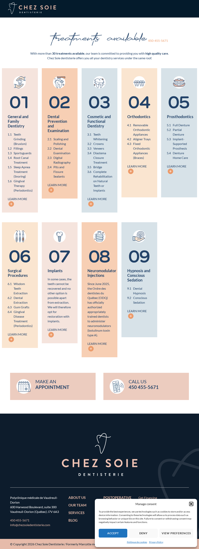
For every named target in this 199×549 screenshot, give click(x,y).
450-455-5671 (158, 40)
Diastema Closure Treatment (100, 157)
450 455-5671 (19, 520)
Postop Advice (85, 40)
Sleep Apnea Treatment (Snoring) (22, 171)
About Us (18, 40)
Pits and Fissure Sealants (59, 171)
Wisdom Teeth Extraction (21, 288)
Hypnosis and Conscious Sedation (138, 275)
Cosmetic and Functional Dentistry (99, 121)
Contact (135, 40)
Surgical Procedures (18, 273)
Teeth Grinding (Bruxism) (20, 139)
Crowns (98, 144)
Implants (55, 270)
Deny (143, 533)
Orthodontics (138, 116)
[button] (191, 504)
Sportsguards (22, 153)
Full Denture (181, 125)
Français (18, 58)
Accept (113, 533)
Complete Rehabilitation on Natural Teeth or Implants (102, 181)
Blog (73, 520)
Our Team (59, 40)
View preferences (176, 533)
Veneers (98, 148)
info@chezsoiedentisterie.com (30, 525)
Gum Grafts (21, 307)
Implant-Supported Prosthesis (180, 143)
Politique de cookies (137, 542)
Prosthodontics (180, 116)
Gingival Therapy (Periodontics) (23, 185)
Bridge (97, 167)
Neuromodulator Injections (101, 273)
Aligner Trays (142, 139)
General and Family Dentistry (18, 121)
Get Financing (147, 497)
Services (38, 40)
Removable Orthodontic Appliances (141, 129)
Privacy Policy (156, 542)
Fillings (18, 148)
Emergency (112, 40)
